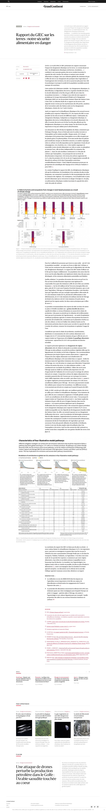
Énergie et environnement (33, 26)
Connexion (83, 6)
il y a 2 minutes (19, 684)
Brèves (24, 26)
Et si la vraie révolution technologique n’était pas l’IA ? (23, 715)
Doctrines (46, 1)
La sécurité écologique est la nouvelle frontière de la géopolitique (43, 715)
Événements (65, 1)
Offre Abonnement (93, 6)
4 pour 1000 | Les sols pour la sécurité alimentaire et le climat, (68, 621)
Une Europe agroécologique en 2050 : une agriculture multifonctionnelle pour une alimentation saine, (68, 653)
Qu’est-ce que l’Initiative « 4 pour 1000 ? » (57, 626)
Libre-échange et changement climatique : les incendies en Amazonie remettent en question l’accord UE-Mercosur (68, 658)
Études (17, 711)
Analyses (40, 1)
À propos (8, 803)
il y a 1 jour (76, 683)
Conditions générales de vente (37, 805)
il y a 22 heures (58, 684)
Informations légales (35, 803)
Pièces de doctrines (39, 711)
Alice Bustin (26, 66)
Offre (7, 805)
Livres (59, 1)
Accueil (7, 807)
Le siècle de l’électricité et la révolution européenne (81, 715)
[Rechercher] (15, 1)
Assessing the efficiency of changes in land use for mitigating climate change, (68, 642)
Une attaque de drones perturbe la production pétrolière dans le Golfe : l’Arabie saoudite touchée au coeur (36, 775)
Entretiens (76, 711)
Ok (93, 809)
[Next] (89, 671)
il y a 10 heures (38, 684)
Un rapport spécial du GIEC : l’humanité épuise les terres (68, 632)
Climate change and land (56, 612)
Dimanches (53, 1)
